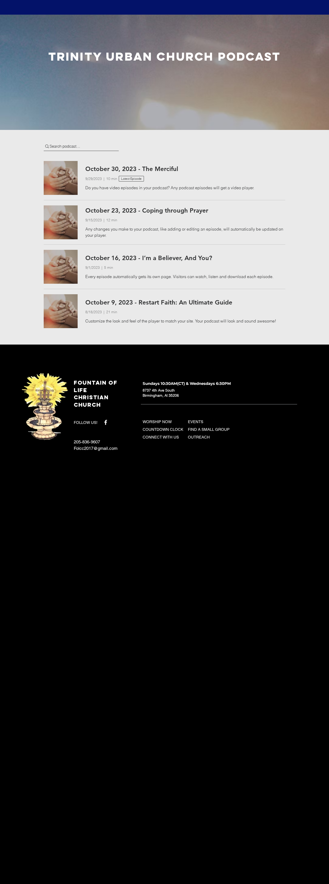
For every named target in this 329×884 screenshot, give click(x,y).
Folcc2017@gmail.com (95, 448)
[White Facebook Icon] (105, 422)
